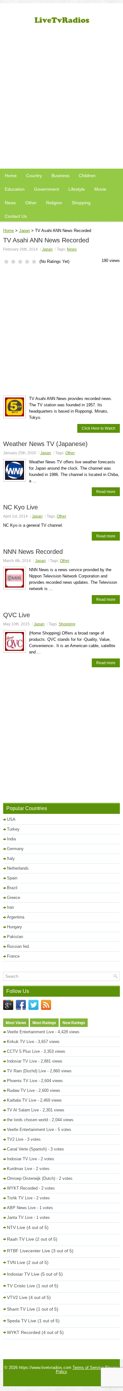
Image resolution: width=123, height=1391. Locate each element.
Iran (10, 907)
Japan (24, 230)
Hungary (14, 926)
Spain (12, 878)
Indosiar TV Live (22, 1061)
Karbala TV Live (21, 1100)
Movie (100, 189)
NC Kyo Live (20, 507)
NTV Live (16, 1227)
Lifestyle (76, 189)
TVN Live (16, 1262)
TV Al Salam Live (23, 1110)
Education (15, 189)
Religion (54, 202)
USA (11, 819)
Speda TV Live (21, 1320)
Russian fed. (18, 946)
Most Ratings (44, 1023)
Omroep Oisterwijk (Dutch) (31, 1178)
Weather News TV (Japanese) (45, 443)
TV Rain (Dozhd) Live (26, 1071)
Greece (13, 897)
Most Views (16, 1023)
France (13, 956)
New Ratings (73, 1023)
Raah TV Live (20, 1239)
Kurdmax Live (19, 1168)
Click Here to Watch (98, 428)
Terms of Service (88, 1367)
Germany (15, 848)
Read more (105, 492)
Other (31, 202)
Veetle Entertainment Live (30, 1031)
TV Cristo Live (21, 1285)
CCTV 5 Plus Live (23, 1051)
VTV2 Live (17, 1297)
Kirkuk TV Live (20, 1041)
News (10, 202)
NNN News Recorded (33, 551)
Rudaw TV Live (21, 1090)
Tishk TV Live (19, 1198)
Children (87, 175)
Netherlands (18, 868)
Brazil (12, 887)
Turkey (13, 829)
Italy (11, 858)
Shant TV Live (21, 1309)
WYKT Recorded (22, 1188)
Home (11, 175)
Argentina (15, 917)
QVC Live (16, 614)
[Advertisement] (61, 99)
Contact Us (16, 216)
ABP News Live (21, 1207)
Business (60, 175)
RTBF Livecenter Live (28, 1250)
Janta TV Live (19, 1217)
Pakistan (15, 936)
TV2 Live (15, 1139)
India (11, 839)
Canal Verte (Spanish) (27, 1149)
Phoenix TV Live (22, 1080)
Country (34, 175)
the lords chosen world (27, 1119)
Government (46, 189)
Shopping (81, 202)
